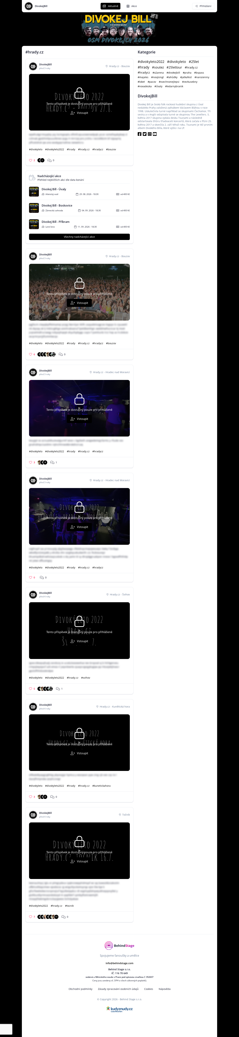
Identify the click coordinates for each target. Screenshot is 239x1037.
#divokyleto (35, 149)
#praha (187, 72)
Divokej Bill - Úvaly (54, 189)
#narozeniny (202, 77)
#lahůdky (172, 77)
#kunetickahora (101, 785)
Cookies (148, 989)
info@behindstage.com (119, 963)
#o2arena (158, 72)
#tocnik (69, 905)
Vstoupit (82, 113)
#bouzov (111, 149)
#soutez (158, 67)
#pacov (152, 81)
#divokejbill (173, 72)
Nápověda (165, 989)
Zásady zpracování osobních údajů (118, 989)
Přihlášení (205, 6)
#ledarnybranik (174, 86)
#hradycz (97, 149)
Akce (134, 6)
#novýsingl (157, 77)
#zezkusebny (189, 81)
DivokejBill (41, 6)
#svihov (85, 677)
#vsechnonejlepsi (169, 81)
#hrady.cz (84, 149)
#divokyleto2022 (54, 149)
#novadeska (145, 86)
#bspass (199, 72)
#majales (143, 77)
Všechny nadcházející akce (79, 236)
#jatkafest (186, 77)
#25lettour (174, 67)
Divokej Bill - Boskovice (57, 205)
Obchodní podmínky (80, 989)
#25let (194, 61)
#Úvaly (158, 86)
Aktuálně (112, 6)
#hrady (71, 149)
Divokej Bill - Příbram (55, 222)
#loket (141, 81)
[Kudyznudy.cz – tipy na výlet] (119, 1009)
